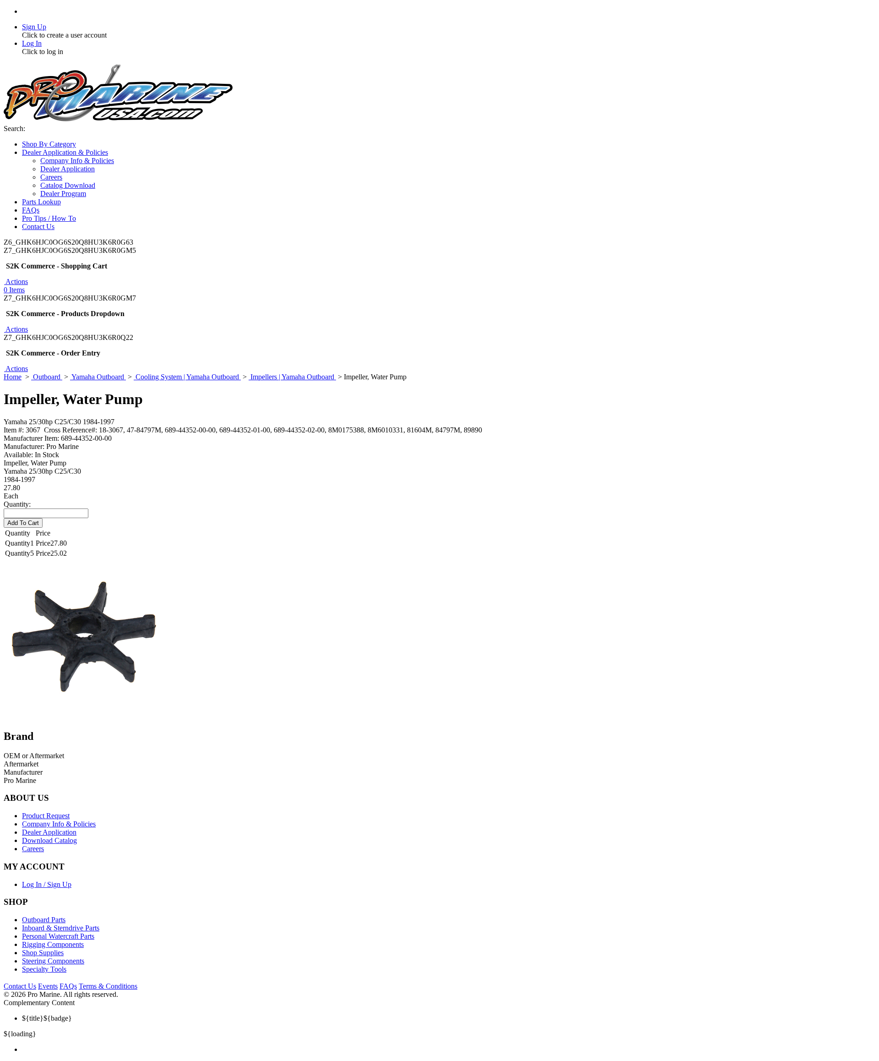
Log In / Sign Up (46, 884)
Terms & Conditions (108, 986)
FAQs (68, 986)
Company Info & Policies (59, 824)
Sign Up (34, 27)
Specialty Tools (44, 969)
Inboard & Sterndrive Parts (60, 928)
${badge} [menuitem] (47, 1018)
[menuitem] (448, 1049)
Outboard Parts (43, 920)
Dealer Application (49, 832)
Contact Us (20, 986)
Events (48, 986)
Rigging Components (53, 944)
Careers (33, 849)
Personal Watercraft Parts (58, 936)
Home (13, 377)
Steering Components (53, 961)
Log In (32, 43)
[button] (16, 281)
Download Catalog (49, 840)
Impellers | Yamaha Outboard (292, 377)
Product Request (46, 816)
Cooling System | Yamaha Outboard (187, 377)
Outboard (46, 377)
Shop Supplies (43, 953)
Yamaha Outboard (98, 377)
